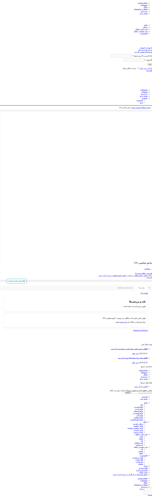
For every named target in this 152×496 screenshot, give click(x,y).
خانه (149, 107)
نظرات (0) (141, 288)
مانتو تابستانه (138, 411)
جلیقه (141, 453)
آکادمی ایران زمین (141, 387)
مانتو (140, 107)
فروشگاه (145, 107)
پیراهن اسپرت (138, 424)
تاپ (141, 449)
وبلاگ (146, 375)
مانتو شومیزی (138, 413)
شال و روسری (137, 458)
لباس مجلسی (138, 426)
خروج (150, 495)
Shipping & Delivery (125, 288)
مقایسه (147, 269)
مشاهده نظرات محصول (15, 281)
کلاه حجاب (139, 460)
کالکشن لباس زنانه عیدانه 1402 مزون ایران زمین (133, 358)
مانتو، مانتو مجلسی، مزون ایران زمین (112, 275)
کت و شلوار (138, 443)
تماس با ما (144, 379)
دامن (141, 436)
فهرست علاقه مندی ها (143, 273)
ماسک (141, 464)
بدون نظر (135, 353)
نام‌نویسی (139, 100)
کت (141, 441)
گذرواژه (148, 60)
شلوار (141, 439)
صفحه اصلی (143, 370)
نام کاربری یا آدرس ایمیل (142, 56)
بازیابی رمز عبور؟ (145, 68)
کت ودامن (139, 445)
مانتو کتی (139, 415)
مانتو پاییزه (139, 409)
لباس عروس (138, 432)
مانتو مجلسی (135, 107)
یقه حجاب (139, 462)
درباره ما (144, 377)
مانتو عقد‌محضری (136, 420)
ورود (149, 64)
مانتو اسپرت (138, 407)
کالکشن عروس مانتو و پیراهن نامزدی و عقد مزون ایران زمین (129, 349)
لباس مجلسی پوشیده (135, 428)
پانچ (142, 405)
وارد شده (123, 322)
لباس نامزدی (138, 430)
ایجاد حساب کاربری (141, 52)
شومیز (140, 451)
